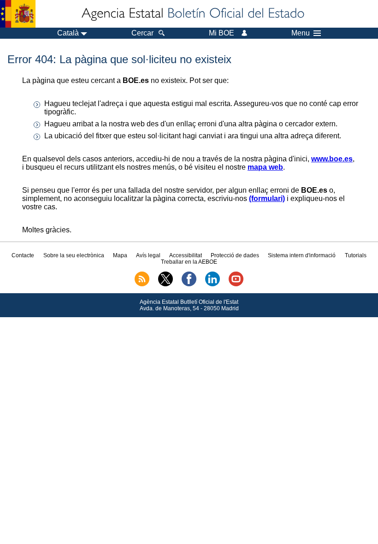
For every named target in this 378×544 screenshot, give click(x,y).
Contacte (23, 255)
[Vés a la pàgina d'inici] (192, 14)
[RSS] (142, 284)
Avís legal (148, 255)
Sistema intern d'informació (302, 255)
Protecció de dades (235, 255)
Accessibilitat (185, 255)
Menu (300, 33)
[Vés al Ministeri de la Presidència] (17, 14)
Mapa (120, 255)
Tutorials (355, 255)
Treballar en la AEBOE (189, 262)
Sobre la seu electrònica (73, 255)
